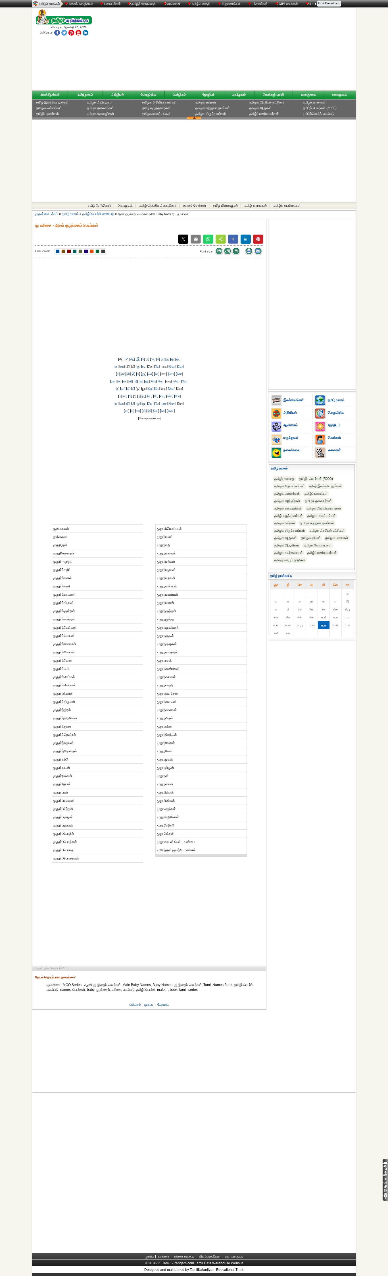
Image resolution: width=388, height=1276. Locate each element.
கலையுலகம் (339, 94)
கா (122, 366)
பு (139, 396)
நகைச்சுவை (308, 94)
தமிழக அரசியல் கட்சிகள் (266, 102)
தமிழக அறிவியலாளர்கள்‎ (159, 102)
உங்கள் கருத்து (184, 1256)
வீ (149, 411)
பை (162, 396)
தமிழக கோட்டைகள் (317, 545)
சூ (143, 374)
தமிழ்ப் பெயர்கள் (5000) (320, 108)
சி (128, 374)
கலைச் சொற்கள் (194, 206)
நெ (150, 389)
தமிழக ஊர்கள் (205, 102)
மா (122, 403)
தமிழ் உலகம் (85, 94)
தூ (147, 381)
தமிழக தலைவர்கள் (100, 108)
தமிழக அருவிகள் (286, 545)
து (140, 381)
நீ (133, 389)
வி (144, 411)
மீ (133, 403)
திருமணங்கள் (231, 3)
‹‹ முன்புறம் (41, 968)
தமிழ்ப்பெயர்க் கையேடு (319, 114)
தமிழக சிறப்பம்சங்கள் (289, 486)
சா (123, 374)
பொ (169, 396)
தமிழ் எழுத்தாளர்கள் (156, 108)
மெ (150, 403)
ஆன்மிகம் (179, 94)
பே (155, 396)
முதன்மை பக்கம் (46, 214)
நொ (171, 389)
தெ (153, 381)
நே (157, 389)
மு (138, 403)
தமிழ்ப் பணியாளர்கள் (264, 114)
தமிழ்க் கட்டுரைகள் (287, 206)
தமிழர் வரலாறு (284, 479)
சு (138, 374)
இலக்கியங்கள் (50, 94)
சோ (179, 374)
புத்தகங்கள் (259, 3)
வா (138, 411)
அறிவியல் (117, 94)
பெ (149, 396)
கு (138, 366)
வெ (155, 411)
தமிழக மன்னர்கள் (49, 108)
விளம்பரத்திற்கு (209, 1256)
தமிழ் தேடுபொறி (99, 206)
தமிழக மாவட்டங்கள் (156, 114)
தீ (136, 381)
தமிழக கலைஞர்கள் (100, 114)
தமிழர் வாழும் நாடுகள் (289, 560)
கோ (180, 366)
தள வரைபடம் (234, 1256)
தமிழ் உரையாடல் (256, 206)
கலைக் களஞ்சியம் (80, 3)
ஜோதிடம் (208, 94)
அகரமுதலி (125, 206)
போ (177, 396)
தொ (177, 381)
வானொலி (173, 3)
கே (157, 366)
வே (163, 411)
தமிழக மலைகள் (314, 102)
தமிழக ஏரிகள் (311, 538)
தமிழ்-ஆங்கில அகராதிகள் (157, 206)
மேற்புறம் (163, 1004)
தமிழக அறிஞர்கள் (99, 102)
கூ (143, 366)
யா (126, 411)
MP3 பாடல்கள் (288, 3)
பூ (143, 396)
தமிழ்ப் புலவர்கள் (47, 114)
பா (124, 396)
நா (122, 389)
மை (164, 403)
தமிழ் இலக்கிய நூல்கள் (52, 102)
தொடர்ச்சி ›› (59, 968)
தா (125, 381)
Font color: (42, 251)
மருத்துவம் (239, 94)
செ (150, 374)
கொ (172, 366)
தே (160, 381)
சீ (133, 374)
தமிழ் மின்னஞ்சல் (225, 206)
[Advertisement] (248, 50)
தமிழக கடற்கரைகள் (288, 553)
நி (128, 389)
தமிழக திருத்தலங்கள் (210, 114)
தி (130, 381)
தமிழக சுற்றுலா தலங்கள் (212, 108)
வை (171, 411)
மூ (143, 403)
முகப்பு (148, 1004)
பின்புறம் (135, 1004)
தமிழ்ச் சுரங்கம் (49, 4)
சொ (171, 374)
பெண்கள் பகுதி (273, 94)
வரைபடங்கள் (112, 3)
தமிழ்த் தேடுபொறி (144, 3)
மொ (172, 403)
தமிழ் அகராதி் (201, 3)
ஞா (113, 381)
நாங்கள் (163, 1256)
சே (156, 374)
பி (130, 396)
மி (127, 403)
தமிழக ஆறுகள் (260, 108)
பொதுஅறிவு (148, 94)
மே (157, 403)
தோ (184, 381)
